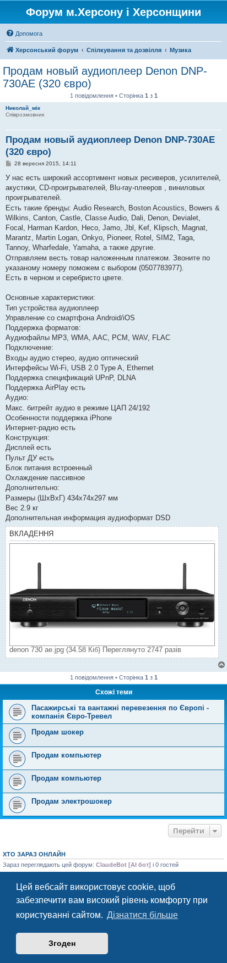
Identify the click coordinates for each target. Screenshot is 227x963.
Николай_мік (23, 108)
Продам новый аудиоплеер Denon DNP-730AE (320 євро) (105, 77)
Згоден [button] (61, 943)
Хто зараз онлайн (34, 854)
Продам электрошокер (71, 801)
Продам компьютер (66, 755)
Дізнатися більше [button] (142, 915)
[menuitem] (24, 33)
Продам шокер (57, 732)
